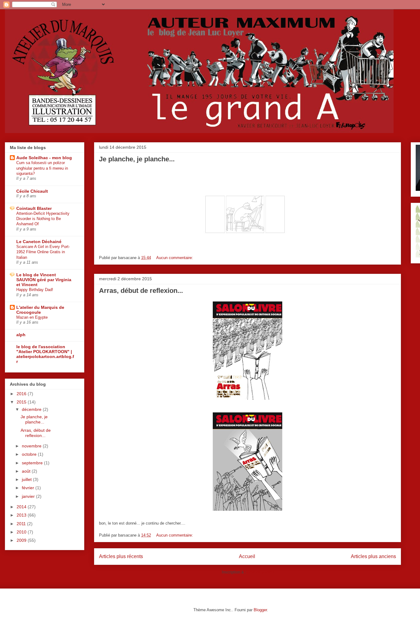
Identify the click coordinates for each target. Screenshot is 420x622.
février (28, 487)
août (27, 471)
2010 (22, 531)
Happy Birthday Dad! (34, 289)
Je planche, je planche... (137, 159)
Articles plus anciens (373, 556)
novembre (32, 445)
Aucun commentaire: (175, 257)
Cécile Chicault (32, 191)
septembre (33, 462)
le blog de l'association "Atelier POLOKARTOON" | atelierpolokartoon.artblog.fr (45, 354)
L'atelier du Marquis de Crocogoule (40, 310)
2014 (22, 506)
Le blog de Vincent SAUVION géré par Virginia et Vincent (43, 279)
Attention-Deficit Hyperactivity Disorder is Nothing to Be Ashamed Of (42, 218)
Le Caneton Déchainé (38, 241)
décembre (32, 409)
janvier (29, 496)
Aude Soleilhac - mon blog (44, 157)
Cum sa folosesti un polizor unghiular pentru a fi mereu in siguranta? (42, 168)
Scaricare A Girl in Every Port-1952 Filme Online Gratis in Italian (43, 252)
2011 (22, 523)
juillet (27, 479)
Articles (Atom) (260, 572)
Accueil (247, 556)
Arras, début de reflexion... (141, 290)
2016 (22, 393)
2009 (22, 540)
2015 (22, 402)
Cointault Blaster (34, 208)
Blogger (260, 610)
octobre (30, 454)
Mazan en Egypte (32, 317)
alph (21, 334)
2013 (22, 515)
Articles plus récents (121, 556)
